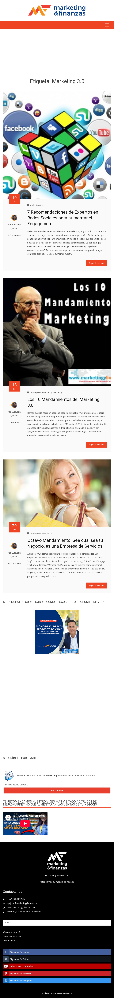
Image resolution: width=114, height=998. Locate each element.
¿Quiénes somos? (11, 932)
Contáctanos (66, 993)
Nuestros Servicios (12, 936)
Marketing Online (37, 205)
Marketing (57, 392)
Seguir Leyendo (96, 263)
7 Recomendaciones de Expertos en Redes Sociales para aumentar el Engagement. (62, 217)
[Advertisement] (57, 54)
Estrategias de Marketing (41, 392)
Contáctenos (9, 940)
